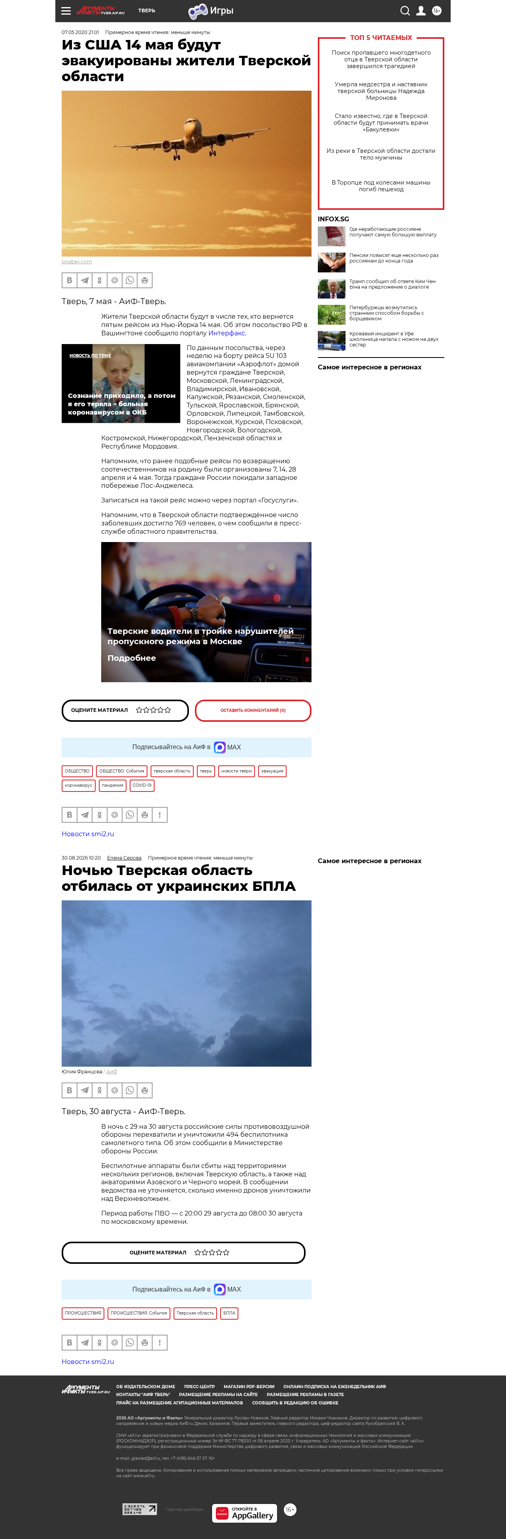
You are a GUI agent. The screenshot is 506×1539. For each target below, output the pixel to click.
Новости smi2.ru (88, 834)
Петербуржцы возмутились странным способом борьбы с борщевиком (386, 313)
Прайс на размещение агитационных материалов (179, 1403)
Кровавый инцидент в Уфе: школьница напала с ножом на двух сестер (393, 339)
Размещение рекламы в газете (305, 1394)
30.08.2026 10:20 (81, 858)
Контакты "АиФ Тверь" (143, 1394)
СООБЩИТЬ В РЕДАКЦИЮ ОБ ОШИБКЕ (295, 1403)
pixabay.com (77, 261)
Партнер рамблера (184, 1509)
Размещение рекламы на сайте (218, 1394)
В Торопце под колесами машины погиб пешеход (381, 186)
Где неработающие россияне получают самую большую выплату (393, 232)
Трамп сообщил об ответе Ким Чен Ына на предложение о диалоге (392, 284)
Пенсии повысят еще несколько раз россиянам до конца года (393, 258)
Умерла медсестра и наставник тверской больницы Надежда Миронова (381, 91)
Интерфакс (226, 333)
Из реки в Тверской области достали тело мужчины (381, 154)
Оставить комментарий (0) (253, 710)
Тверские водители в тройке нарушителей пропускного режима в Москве (201, 636)
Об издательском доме (145, 1386)
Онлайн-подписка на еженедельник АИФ (334, 1386)
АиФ (111, 1072)
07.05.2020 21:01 (80, 32)
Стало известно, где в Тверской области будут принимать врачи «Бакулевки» (381, 123)
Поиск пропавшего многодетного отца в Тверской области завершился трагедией (381, 59)
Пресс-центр (199, 1386)
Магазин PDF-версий (249, 1386)
